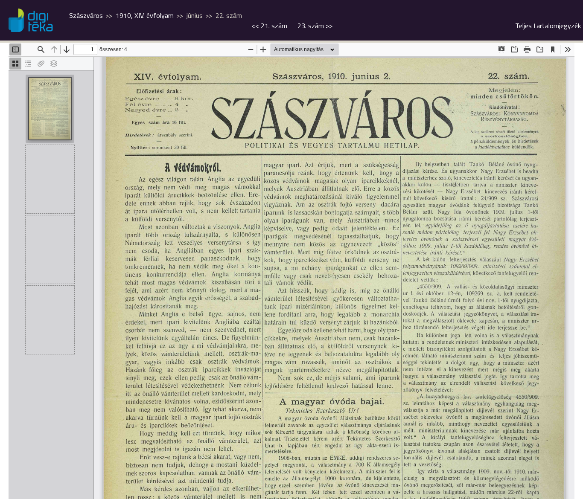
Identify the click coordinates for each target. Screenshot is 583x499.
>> (314, 25)
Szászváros (86, 15)
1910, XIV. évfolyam (145, 15)
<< (269, 25)
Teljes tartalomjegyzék (548, 25)
